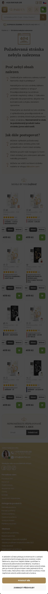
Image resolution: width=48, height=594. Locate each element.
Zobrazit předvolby (24, 587)
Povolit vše (24, 580)
